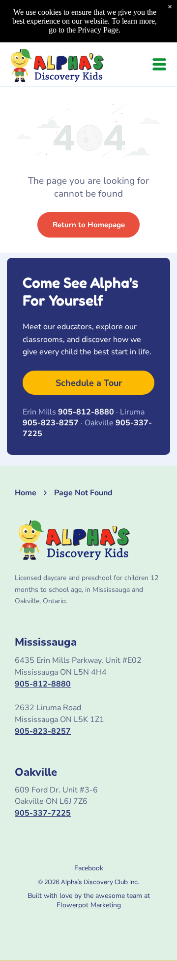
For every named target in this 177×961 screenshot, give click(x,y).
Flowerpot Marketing (89, 905)
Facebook (88, 868)
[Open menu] (159, 64)
